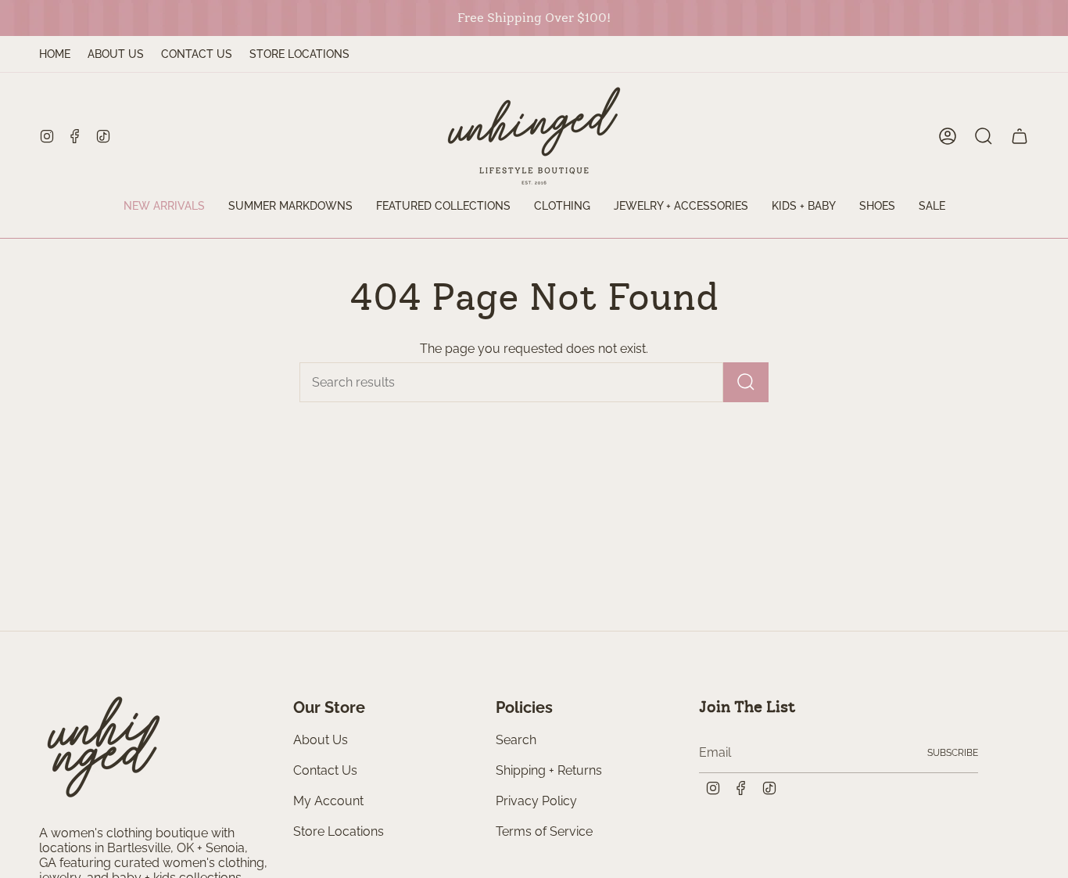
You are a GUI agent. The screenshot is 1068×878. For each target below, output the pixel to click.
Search (516, 739)
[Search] (746, 382)
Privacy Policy (536, 800)
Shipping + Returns (549, 770)
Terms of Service (544, 831)
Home (54, 54)
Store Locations (299, 54)
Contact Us (196, 54)
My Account (328, 800)
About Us (116, 54)
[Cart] (1020, 136)
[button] (443, 207)
